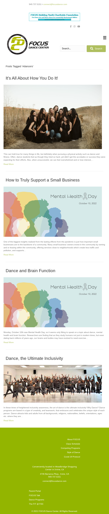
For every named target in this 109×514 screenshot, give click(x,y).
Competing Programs (70, 448)
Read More (9, 164)
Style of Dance (73, 452)
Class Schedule (73, 444)
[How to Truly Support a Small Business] (53, 211)
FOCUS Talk (34, 495)
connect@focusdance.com (55, 4)
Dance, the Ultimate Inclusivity (34, 358)
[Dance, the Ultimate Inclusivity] (53, 383)
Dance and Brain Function (30, 270)
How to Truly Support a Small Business (43, 180)
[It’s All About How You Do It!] (53, 117)
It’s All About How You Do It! (32, 78)
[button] (96, 48)
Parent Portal (35, 491)
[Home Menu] (104, 37)
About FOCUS (73, 439)
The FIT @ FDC (36, 504)
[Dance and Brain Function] (53, 302)
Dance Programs (36, 500)
